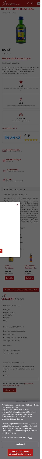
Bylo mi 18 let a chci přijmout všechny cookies (20, 452)
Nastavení (20, 444)
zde (30, 437)
